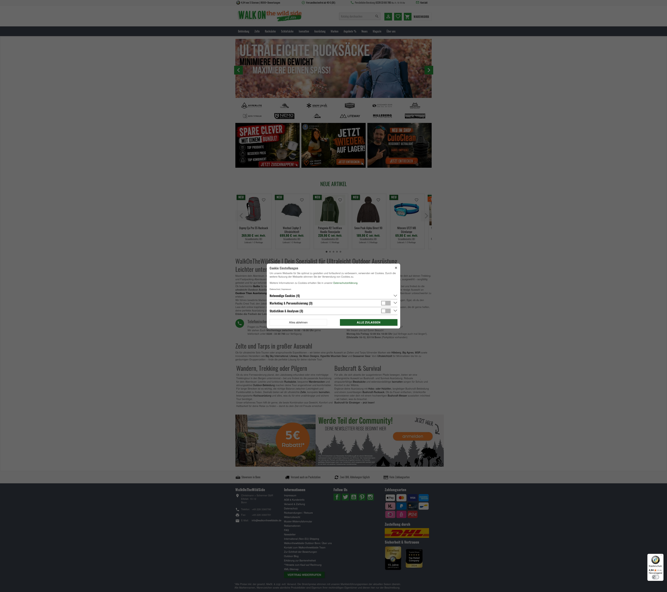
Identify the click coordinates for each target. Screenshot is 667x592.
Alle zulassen (368, 322)
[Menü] (661, 556)
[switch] (655, 577)
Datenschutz (275, 289)
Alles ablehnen (298, 322)
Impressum (286, 289)
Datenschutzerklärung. (345, 283)
